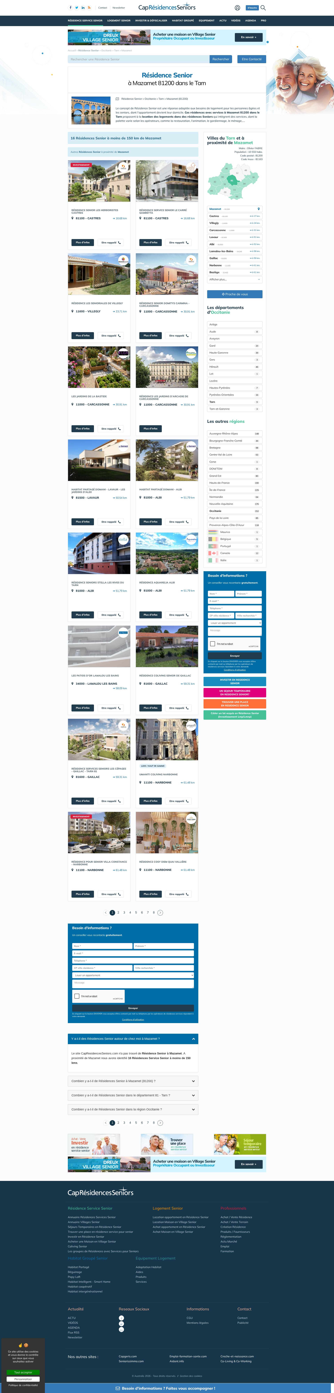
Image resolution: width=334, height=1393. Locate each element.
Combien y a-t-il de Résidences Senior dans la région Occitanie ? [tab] (116, 1109)
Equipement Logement (156, 1258)
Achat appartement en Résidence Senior (179, 1227)
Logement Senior (118, 20)
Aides (139, 1272)
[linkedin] (83, 7)
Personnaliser (23, 1379)
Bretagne (233, 447)
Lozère (213, 380)
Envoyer (133, 1008)
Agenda (250, 20)
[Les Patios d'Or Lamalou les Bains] (99, 646)
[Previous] (106, 913)
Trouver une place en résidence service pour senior (100, 1231)
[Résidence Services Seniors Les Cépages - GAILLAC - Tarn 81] (99, 739)
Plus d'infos (83, 242)
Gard (233, 345)
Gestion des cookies (191, 1376)
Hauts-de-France (234, 482)
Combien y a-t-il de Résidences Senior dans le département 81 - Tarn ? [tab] (120, 1095)
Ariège (213, 324)
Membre (239, 8)
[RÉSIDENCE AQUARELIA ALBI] (167, 553)
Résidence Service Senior (85, 20)
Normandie (233, 496)
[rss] (89, 7)
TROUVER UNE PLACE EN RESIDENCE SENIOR (235, 704)
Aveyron (214, 338)
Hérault (233, 366)
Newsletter (119, 7)
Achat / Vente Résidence (236, 1217)
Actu (222, 20)
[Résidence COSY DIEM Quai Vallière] (167, 832)
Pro (263, 20)
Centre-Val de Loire (233, 454)
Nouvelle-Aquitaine (234, 503)
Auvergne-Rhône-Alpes (234, 433)
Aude (233, 331)
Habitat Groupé (183, 20)
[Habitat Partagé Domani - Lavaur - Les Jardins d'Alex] (99, 460)
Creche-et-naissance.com (237, 1356)
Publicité (243, 1322)
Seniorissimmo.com (131, 1361)
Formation (227, 1251)
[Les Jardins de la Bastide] (99, 367)
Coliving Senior (77, 1246)
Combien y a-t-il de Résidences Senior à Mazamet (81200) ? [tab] (113, 1081)
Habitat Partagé (78, 1267)
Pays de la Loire (233, 518)
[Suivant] (160, 913)
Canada (239, 553)
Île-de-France (234, 490)
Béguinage (75, 1272)
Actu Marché (229, 1241)
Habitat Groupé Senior (88, 1258)
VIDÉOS (73, 1322)
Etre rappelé (109, 242)
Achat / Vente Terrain (234, 1222)
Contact (102, 7)
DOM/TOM (233, 468)
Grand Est (233, 475)
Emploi (225, 1246)
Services (141, 1281)
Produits (141, 1277)
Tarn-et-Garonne (233, 408)
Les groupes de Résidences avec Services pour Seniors (103, 1251)
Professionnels (233, 1208)
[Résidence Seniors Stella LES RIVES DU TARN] (99, 553)
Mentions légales (198, 1322)
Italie (239, 560)
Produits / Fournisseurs (235, 1231)
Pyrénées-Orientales (233, 394)
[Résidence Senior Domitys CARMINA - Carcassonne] (167, 274)
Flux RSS (73, 1332)
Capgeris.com (128, 1356)
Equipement (206, 20)
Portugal (239, 546)
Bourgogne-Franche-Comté (233, 440)
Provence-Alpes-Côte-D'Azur (234, 525)
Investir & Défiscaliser (151, 20)
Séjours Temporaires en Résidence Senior (94, 1227)
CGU (190, 1318)
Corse (233, 461)
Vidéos (235, 20)
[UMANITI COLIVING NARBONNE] (167, 739)
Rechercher (221, 59)
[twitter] (76, 7)
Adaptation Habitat (148, 1267)
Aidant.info (177, 1361)
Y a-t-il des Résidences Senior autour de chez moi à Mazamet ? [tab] (115, 1038)
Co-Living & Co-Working (236, 1361)
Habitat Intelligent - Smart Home (89, 1281)
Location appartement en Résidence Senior (181, 1217)
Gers (233, 359)
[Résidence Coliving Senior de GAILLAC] (167, 646)
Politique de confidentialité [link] (23, 1385)
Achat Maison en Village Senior (173, 1231)
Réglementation (231, 1236)
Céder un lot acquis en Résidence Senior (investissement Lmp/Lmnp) (235, 715)
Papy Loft (74, 1277)
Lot (233, 373)
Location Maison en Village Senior (174, 1222)
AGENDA (74, 1327)
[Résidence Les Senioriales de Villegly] (99, 274)
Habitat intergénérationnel (85, 1291)
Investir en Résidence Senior (86, 1236)
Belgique (239, 539)
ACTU (72, 1318)
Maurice (239, 532)
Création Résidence (233, 1227)
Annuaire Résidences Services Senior (92, 1217)
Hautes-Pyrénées (233, 387)
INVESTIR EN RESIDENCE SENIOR (235, 681)
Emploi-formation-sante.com (188, 1356)
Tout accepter (23, 1372)
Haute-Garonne (233, 352)
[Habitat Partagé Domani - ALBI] (167, 460)
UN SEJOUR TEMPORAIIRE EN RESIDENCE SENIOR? (234, 692)
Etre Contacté (252, 59)
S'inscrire (252, 7)
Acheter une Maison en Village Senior (92, 1241)
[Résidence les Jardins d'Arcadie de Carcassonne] (167, 367)
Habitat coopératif (80, 1286)
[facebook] (70, 7)
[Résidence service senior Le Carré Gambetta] (167, 181)
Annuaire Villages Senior (84, 1222)
